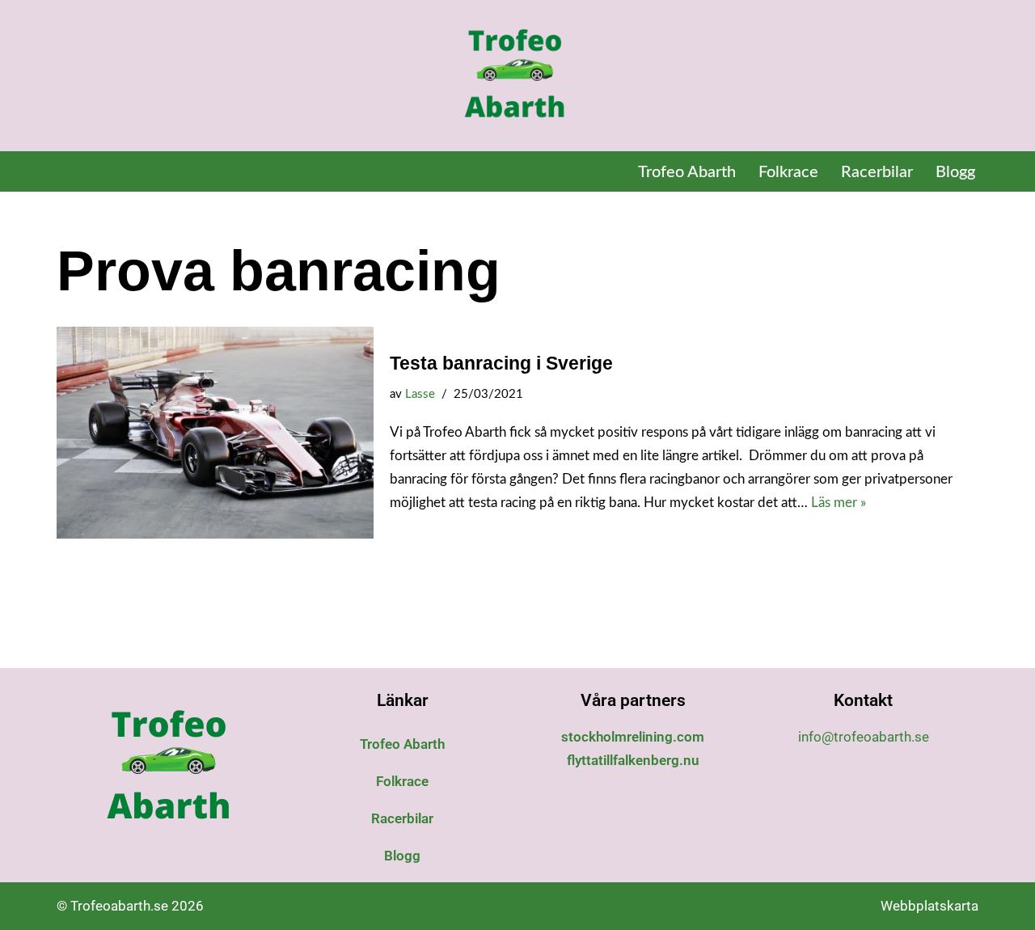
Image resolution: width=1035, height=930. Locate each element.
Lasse (420, 394)
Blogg (955, 172)
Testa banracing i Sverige (501, 363)
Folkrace (788, 172)
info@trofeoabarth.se (863, 737)
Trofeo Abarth (687, 172)
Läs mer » (838, 502)
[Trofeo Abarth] (517, 76)
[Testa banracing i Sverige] (215, 432)
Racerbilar (877, 172)
